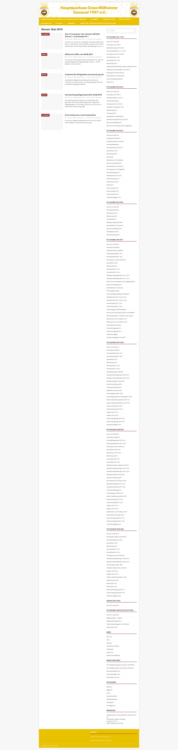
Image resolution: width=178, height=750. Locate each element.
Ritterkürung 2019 (112, 546)
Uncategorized (111, 705)
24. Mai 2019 (69, 97)
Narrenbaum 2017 (112, 359)
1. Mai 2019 (69, 118)
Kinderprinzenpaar (112, 699)
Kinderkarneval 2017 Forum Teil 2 (117, 300)
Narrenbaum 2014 (112, 151)
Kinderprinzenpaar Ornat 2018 (116, 381)
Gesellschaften (124, 19)
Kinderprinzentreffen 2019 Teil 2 (116, 487)
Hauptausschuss (80, 39)
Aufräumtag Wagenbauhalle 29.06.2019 (83, 94)
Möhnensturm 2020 (112, 580)
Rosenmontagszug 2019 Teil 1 (116, 518)
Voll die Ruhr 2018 (112, 627)
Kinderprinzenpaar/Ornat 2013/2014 (117, 119)
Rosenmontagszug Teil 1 (114, 328)
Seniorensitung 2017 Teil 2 (114, 306)
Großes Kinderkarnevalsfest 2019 (116, 496)
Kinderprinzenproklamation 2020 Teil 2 (118, 562)
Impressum (110, 652)
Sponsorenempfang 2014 (114, 122)
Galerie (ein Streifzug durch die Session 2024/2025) (98, 23)
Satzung (109, 643)
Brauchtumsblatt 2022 (113, 671)
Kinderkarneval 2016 (113, 232)
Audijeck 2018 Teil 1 (112, 412)
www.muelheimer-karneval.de (103, 740)
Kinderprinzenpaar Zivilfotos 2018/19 (118, 465)
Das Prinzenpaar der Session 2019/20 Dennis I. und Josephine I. (82, 35)
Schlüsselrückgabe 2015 (114, 197)
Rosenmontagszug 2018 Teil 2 (116, 421)
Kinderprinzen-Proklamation (115, 116)
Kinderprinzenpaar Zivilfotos (115, 250)
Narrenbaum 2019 (112, 543)
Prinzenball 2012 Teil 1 (113, 57)
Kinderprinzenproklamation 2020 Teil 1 (118, 558)
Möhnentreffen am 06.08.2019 (79, 54)
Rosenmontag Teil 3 (113, 194)
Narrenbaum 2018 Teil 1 (114, 449)
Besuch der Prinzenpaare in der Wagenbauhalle (121, 281)
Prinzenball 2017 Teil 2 (113, 369)
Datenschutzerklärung (113, 655)
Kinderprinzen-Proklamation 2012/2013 (118, 70)
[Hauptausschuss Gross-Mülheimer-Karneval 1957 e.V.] (89, 16)
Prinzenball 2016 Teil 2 (113, 272)
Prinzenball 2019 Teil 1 (113, 549)
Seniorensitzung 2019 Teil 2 (115, 502)
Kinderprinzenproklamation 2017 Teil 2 (118, 278)
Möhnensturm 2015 (112, 182)
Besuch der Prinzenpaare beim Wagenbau (119, 126)
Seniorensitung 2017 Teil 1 (114, 303)
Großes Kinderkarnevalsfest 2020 (116, 577)
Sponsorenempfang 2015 (114, 163)
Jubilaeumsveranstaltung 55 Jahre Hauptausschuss (122, 66)
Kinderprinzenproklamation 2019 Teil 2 (118, 471)
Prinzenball (110, 157)
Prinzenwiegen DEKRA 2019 (115, 493)
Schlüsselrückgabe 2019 (114, 524)
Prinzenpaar (110, 702)
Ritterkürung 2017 (112, 362)
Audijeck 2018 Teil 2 (112, 415)
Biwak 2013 (110, 82)
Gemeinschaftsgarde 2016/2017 (116, 337)
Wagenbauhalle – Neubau (114, 618)
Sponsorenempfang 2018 (114, 384)
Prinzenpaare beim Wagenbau (116, 169)
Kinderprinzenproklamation (115, 222)
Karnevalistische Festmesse (115, 166)
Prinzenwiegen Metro (113, 291)
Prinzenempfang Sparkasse (115, 79)
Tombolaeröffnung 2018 (114, 387)
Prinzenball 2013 (111, 113)
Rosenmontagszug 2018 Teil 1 (116, 418)
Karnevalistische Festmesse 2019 (116, 481)
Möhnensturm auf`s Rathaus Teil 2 (117, 322)
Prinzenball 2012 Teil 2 (113, 60)
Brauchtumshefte (112, 696)
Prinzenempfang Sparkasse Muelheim (118, 294)
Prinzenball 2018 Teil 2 (113, 462)
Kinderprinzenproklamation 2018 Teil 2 (118, 378)
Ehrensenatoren (109, 19)
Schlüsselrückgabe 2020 (114, 596)
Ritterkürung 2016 (112, 266)
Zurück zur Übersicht (113, 42)
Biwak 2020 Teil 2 (112, 586)
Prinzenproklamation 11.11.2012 (116, 51)
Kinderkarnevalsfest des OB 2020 (116, 568)
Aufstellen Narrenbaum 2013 (115, 107)
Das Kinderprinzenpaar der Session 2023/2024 (120, 665)
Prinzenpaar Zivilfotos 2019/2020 (116, 537)
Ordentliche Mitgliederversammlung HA (84, 74)
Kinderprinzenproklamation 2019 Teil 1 (118, 468)
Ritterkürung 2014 (112, 154)
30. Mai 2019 (69, 39)
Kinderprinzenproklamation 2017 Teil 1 (118, 275)
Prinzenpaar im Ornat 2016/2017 (116, 260)
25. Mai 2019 (69, 57)
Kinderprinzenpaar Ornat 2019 (116, 474)
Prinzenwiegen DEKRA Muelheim (116, 309)
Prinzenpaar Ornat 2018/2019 (115, 446)
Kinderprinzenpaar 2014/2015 (115, 141)
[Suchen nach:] (121, 30)
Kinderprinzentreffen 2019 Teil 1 (116, 484)
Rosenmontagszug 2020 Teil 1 (116, 589)
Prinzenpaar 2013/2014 (113, 95)
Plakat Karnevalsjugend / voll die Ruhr (118, 624)
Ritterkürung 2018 (112, 456)
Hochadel (59, 23)
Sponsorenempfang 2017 (114, 285)
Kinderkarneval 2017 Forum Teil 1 (117, 297)
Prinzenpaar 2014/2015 (113, 138)
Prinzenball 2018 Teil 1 (113, 459)
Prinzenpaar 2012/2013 (113, 45)
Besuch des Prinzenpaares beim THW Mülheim (121, 312)
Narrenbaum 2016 (112, 263)
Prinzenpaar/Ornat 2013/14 (115, 104)
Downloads (110, 649)
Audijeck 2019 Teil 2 (112, 509)
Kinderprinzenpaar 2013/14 (115, 98)
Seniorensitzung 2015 (113, 179)
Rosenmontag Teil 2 (113, 191)
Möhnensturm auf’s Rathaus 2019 (117, 512)
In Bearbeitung (46, 23)
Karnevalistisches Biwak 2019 (115, 515)
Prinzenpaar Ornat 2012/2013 (115, 54)
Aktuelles (109, 687)
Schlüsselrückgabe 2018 (114, 424)
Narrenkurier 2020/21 (113, 646)
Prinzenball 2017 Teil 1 (113, 365)
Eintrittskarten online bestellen (80, 115)
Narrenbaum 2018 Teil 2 (114, 453)
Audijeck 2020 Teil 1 (112, 571)
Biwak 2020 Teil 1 (112, 583)
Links (108, 640)
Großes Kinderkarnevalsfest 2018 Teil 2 (118, 403)
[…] (102, 46)
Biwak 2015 (110, 185)
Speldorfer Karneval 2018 (114, 390)
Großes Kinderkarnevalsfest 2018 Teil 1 (118, 400)
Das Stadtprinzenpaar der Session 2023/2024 (120, 668)
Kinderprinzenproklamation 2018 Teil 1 (118, 375)
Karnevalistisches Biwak (114, 325)
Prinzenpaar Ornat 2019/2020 (115, 555)
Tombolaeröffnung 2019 (114, 490)
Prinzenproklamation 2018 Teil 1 (116, 440)
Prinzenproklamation (113, 101)
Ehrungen (71, 23)
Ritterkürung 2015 (112, 216)
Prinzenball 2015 (111, 219)
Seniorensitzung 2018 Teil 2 (115, 409)
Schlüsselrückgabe (112, 334)
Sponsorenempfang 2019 (114, 477)
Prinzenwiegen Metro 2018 (115, 393)
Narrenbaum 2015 (112, 213)
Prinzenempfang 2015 (113, 172)
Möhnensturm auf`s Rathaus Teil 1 (117, 319)
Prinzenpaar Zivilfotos (113, 247)
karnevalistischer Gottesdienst (116, 76)
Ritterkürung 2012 (112, 63)
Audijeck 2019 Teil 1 (112, 505)
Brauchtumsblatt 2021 (113, 674)
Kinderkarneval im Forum (114, 175)
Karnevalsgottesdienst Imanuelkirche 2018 (119, 397)
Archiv (108, 693)
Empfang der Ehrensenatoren (115, 73)
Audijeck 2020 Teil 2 (112, 574)
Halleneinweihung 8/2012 (114, 621)
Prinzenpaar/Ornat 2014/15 (115, 147)
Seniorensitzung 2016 (113, 235)
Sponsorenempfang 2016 (114, 228)
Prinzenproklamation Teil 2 (115, 257)
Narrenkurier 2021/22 (113, 677)
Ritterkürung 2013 (112, 110)
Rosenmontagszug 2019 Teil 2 (116, 521)
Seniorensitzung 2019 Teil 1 (115, 499)
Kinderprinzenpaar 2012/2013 (115, 48)
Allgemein (94, 19)
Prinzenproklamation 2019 (114, 540)
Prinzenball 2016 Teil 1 (113, 269)
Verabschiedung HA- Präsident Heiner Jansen (120, 316)
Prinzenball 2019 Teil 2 (113, 552)
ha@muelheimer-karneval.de (102, 736)
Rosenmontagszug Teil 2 (114, 331)
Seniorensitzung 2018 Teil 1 (115, 406)
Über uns (109, 637)
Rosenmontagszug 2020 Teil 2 (116, 593)
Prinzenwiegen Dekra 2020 (115, 565)
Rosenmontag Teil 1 (113, 188)
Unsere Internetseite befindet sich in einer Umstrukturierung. (64, 19)
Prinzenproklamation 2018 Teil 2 (116, 443)
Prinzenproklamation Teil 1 (115, 253)
